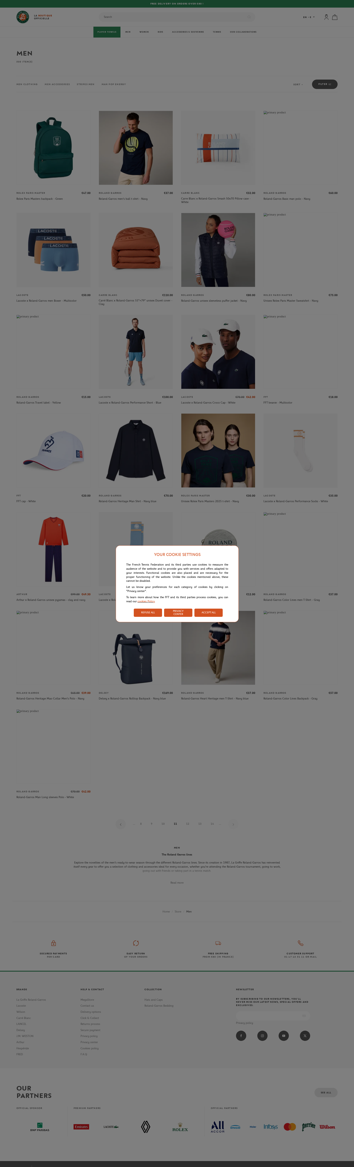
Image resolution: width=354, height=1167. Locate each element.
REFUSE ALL (148, 612)
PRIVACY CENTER (178, 612)
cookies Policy (146, 601)
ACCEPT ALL (209, 612)
